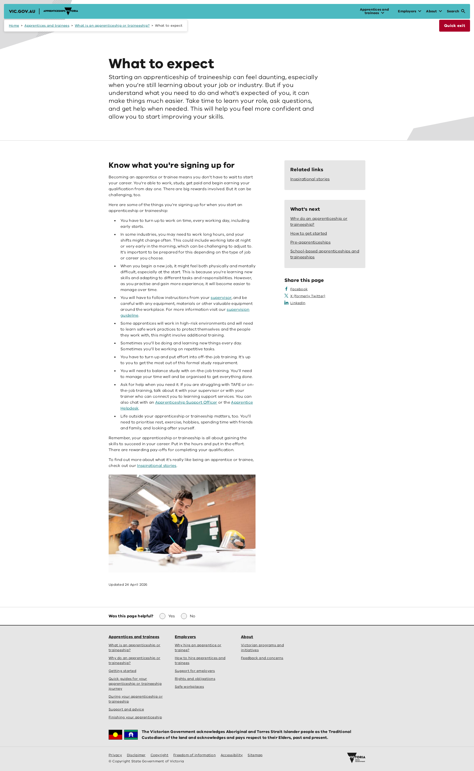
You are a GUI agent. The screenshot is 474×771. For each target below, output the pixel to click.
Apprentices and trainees (46, 25)
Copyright (159, 755)
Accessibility (232, 755)
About (247, 637)
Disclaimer (136, 755)
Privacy (115, 755)
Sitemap (255, 755)
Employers (185, 637)
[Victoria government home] (356, 758)
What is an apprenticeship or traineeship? (112, 25)
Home (14, 25)
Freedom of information (194, 755)
